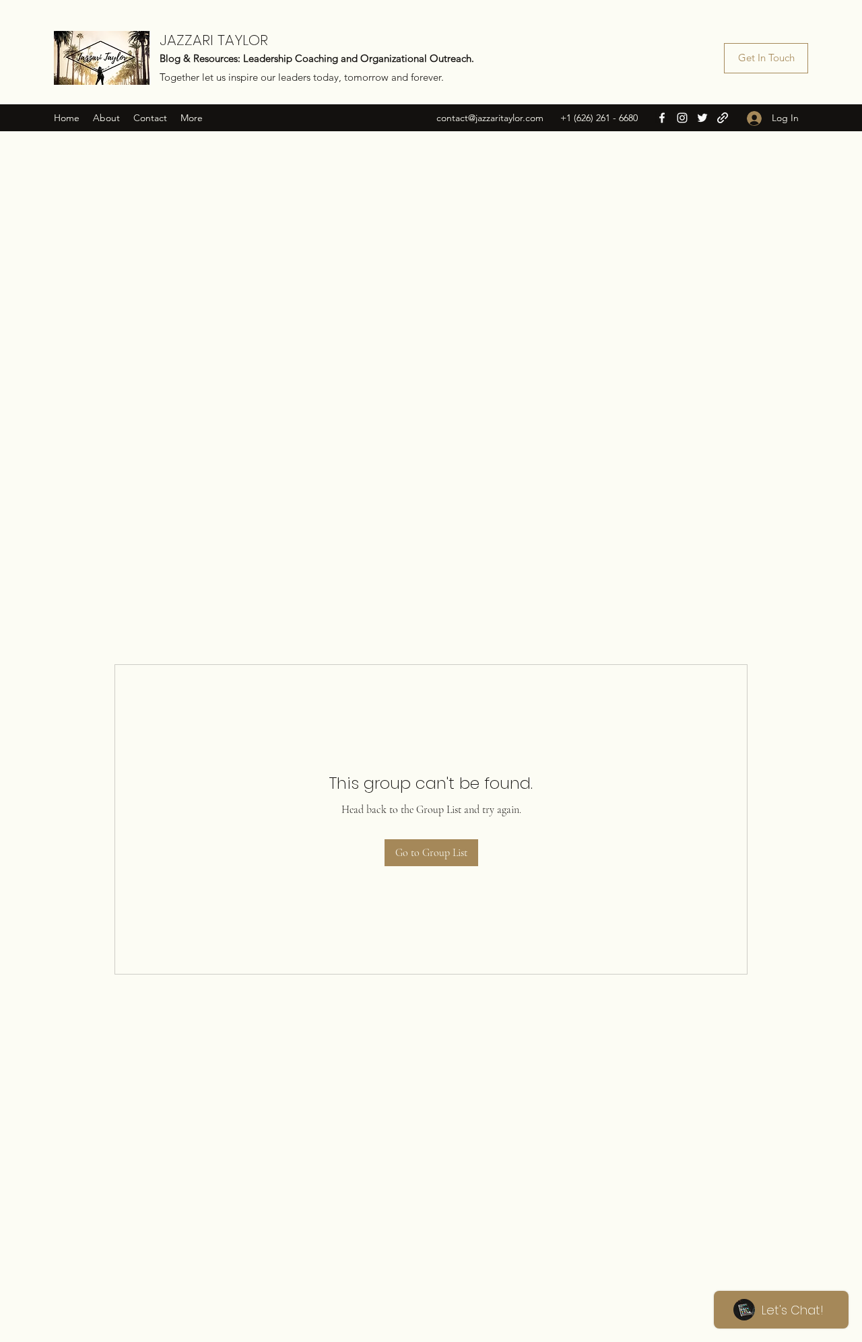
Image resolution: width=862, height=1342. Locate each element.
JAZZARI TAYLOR (214, 40)
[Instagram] (682, 118)
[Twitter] (702, 118)
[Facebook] (662, 118)
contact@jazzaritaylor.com (489, 118)
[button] (766, 58)
